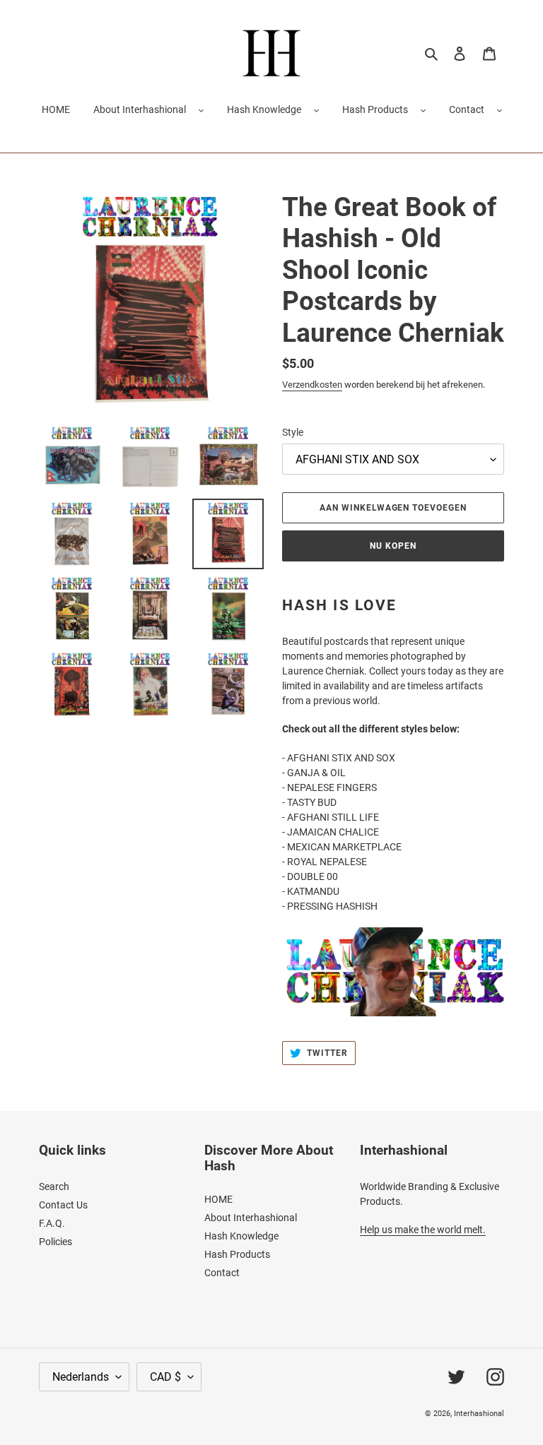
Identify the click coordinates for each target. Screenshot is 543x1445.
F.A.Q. (52, 1223)
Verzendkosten (312, 384)
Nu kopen (393, 546)
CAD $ (165, 1377)
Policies (55, 1241)
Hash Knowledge (264, 109)
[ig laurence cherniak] (393, 971)
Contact (466, 109)
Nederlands (80, 1377)
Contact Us (63, 1205)
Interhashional (479, 1413)
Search (54, 1186)
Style (292, 432)
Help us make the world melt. (423, 1229)
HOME (218, 1199)
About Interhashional (139, 109)
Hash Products (375, 109)
